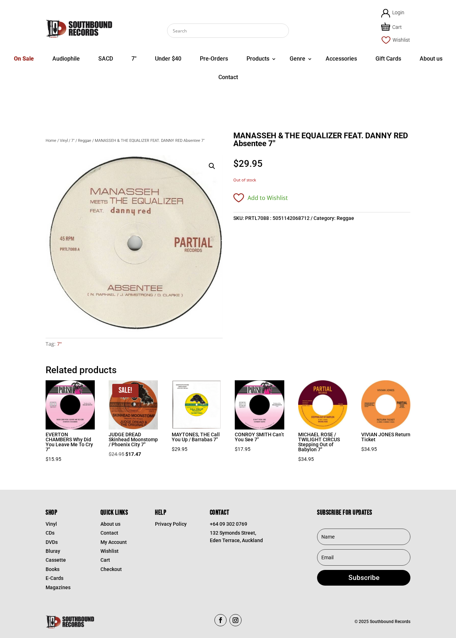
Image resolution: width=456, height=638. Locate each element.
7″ (133, 58)
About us (431, 58)
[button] (212, 166)
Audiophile (66, 58)
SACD (105, 58)
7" (72, 140)
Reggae (84, 140)
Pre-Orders (214, 58)
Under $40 (168, 58)
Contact (228, 77)
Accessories (341, 58)
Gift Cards (388, 58)
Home (51, 140)
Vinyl (64, 140)
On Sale (24, 58)
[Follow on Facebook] (220, 620)
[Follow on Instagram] (235, 620)
